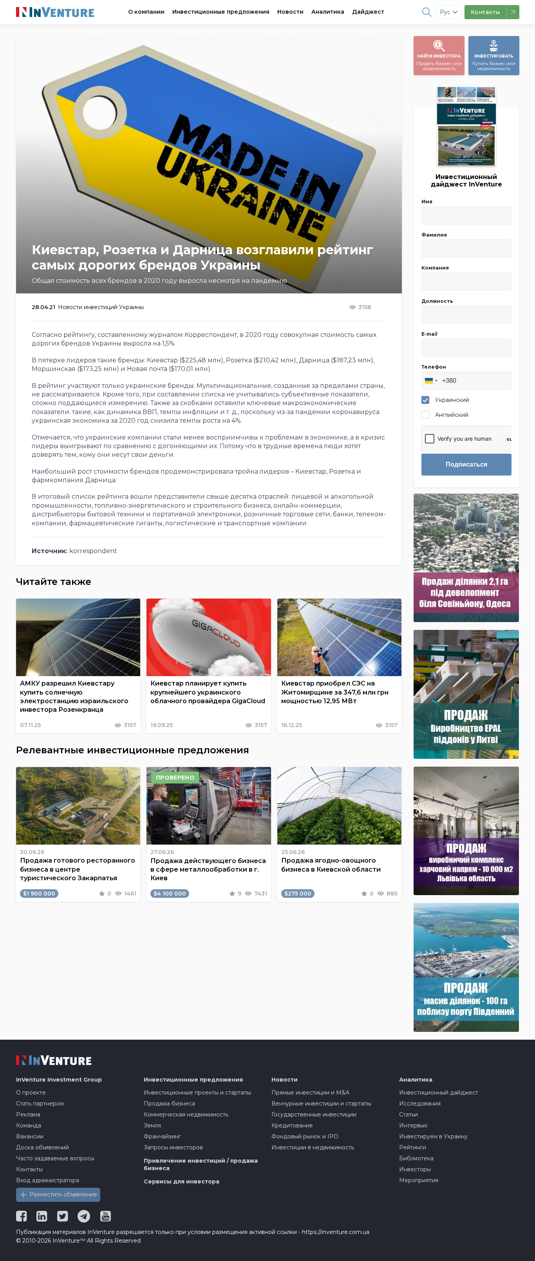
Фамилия (434, 235)
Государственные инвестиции (313, 1114)
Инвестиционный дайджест (438, 1092)
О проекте (31, 1092)
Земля (152, 1125)
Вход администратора (47, 1180)
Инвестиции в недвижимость (312, 1147)
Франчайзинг (162, 1136)
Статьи (408, 1114)
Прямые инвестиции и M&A (310, 1092)
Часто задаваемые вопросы (55, 1158)
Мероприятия (418, 1180)
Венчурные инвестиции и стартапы (321, 1103)
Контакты (29, 1169)
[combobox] (431, 380)
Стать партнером (40, 1103)
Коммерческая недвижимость (186, 1114)
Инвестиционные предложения (220, 11)
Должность (437, 301)
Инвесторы (415, 1169)
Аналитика (327, 11)
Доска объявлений (42, 1147)
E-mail (429, 334)
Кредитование (292, 1125)
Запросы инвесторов (173, 1147)
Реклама (28, 1114)
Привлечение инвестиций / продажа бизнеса (201, 1164)
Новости (290, 11)
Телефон (433, 367)
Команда (28, 1125)
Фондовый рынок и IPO (304, 1136)
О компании (146, 11)
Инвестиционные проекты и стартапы (197, 1092)
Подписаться (466, 464)
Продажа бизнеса (169, 1103)
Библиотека (416, 1158)
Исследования (420, 1103)
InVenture (59, 1079)
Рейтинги (412, 1147)
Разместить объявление (63, 1194)
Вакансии (29, 1136)
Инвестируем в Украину (433, 1136)
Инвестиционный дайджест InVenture (466, 180)
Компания (435, 268)
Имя (426, 201)
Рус (445, 12)
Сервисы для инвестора (181, 1181)
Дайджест (368, 11)
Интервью (413, 1125)
